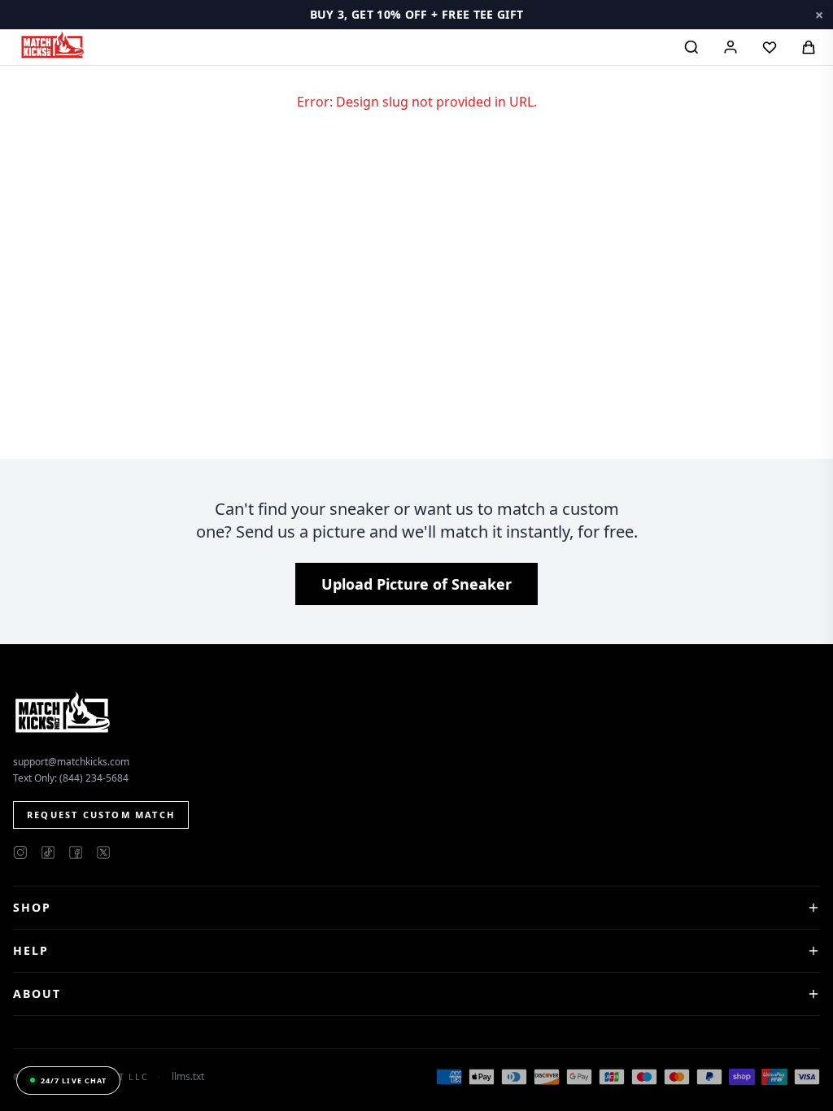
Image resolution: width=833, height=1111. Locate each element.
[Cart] (808, 47)
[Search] (691, 47)
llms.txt (188, 1076)
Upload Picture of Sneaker (416, 584)
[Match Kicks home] (52, 44)
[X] (103, 852)
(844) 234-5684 (94, 778)
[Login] (730, 47)
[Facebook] (75, 852)
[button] (416, 14)
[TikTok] (48, 852)
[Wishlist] (769, 47)
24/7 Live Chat (74, 1080)
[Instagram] (20, 852)
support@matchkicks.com (71, 762)
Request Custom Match (101, 814)
